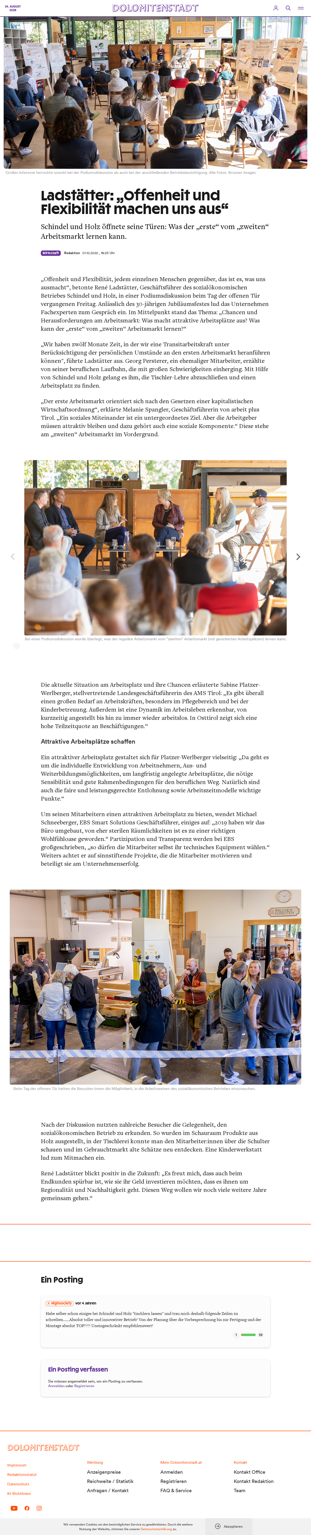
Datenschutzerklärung (156, 1529)
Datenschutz (18, 1483)
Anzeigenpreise (104, 1472)
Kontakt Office (249, 1472)
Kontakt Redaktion (254, 1481)
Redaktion (72, 252)
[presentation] (300, 556)
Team (239, 1490)
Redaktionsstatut (22, 1474)
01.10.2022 (90, 253)
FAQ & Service (176, 1490)
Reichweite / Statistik (110, 1481)
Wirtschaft (51, 253)
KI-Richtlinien (19, 1493)
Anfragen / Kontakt (108, 1490)
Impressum (16, 1465)
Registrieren (84, 1385)
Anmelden (56, 1385)
